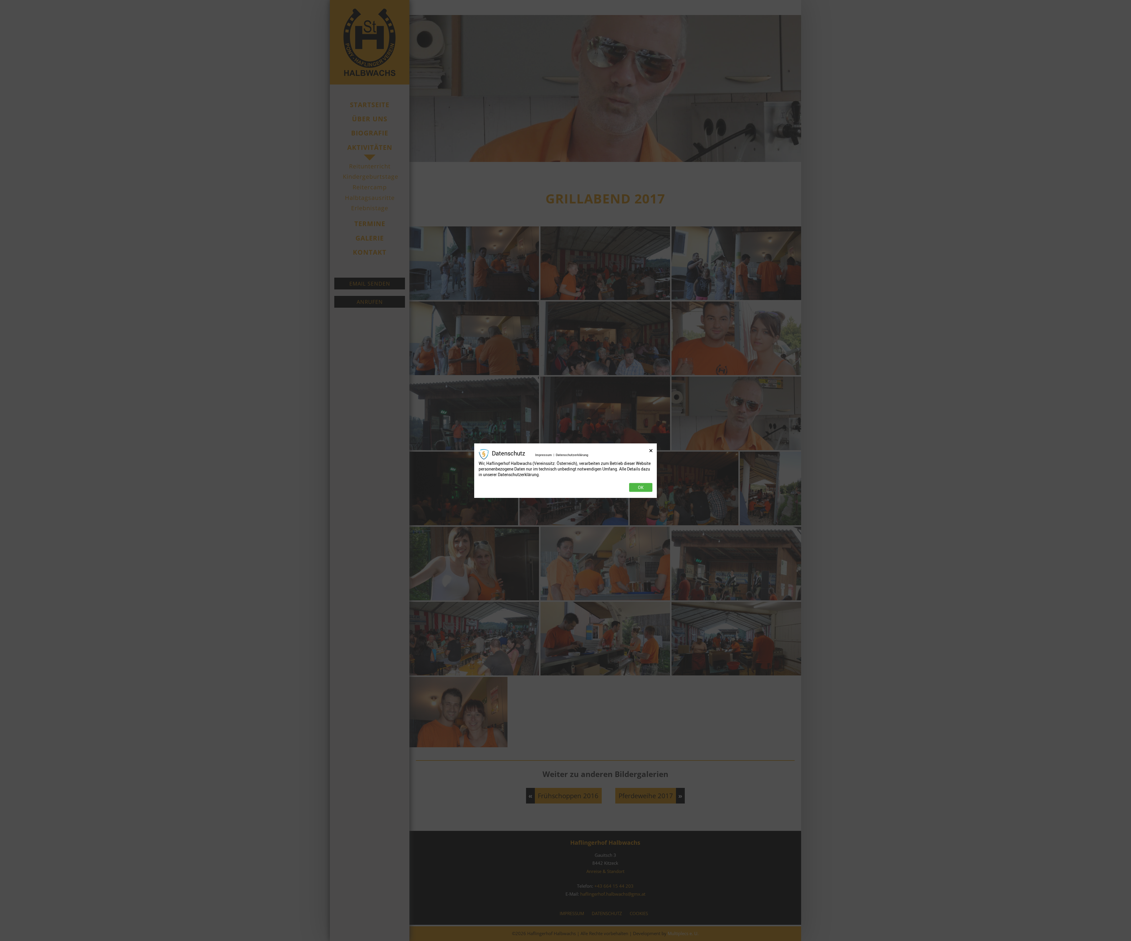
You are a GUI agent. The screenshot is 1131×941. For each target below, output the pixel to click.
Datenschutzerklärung (572, 455)
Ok (641, 487)
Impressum (543, 455)
